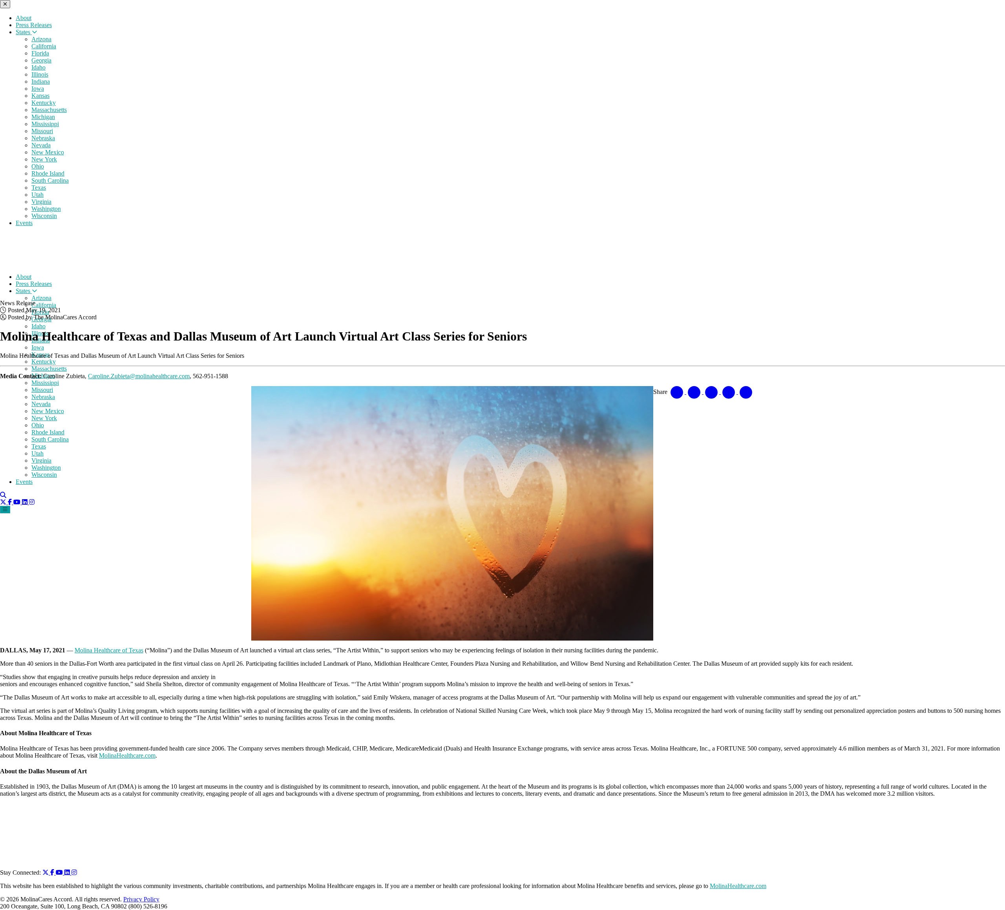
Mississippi (45, 124)
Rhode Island (47, 173)
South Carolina (50, 180)
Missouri (42, 131)
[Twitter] (4, 502)
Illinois (39, 74)
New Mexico (47, 152)
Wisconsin (44, 215)
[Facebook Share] (677, 391)
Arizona (41, 39)
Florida (40, 53)
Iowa (37, 88)
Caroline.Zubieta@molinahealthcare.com (139, 376)
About (23, 18)
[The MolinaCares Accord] (54, 263)
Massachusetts (49, 109)
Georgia (41, 60)
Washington (46, 208)
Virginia (41, 201)
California (43, 46)
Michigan (43, 117)
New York (44, 159)
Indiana (40, 81)
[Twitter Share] (695, 391)
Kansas (40, 95)
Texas (38, 187)
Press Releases (34, 25)
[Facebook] (10, 502)
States (24, 32)
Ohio (37, 166)
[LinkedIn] (25, 502)
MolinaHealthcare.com (127, 755)
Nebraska (43, 138)
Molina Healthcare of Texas (109, 650)
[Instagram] (32, 502)
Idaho (38, 67)
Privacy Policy (141, 899)
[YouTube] (17, 502)
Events (24, 223)
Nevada (41, 145)
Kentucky (43, 102)
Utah (37, 194)
